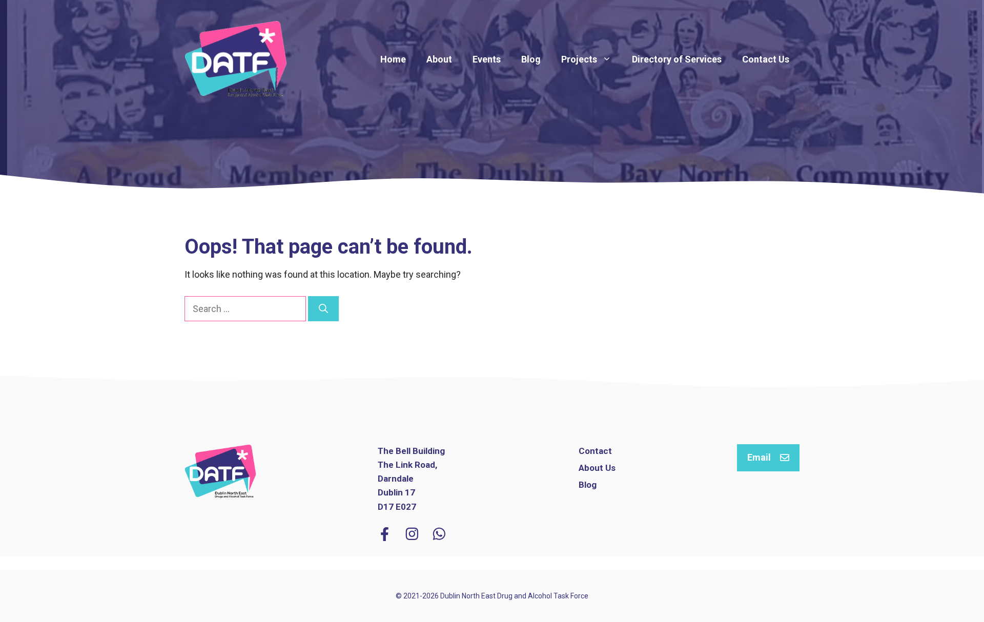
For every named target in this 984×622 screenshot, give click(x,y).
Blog (531, 59)
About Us (597, 468)
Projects (579, 59)
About (439, 59)
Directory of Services (677, 59)
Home (393, 59)
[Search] (323, 308)
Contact (595, 451)
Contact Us (765, 59)
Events (487, 59)
